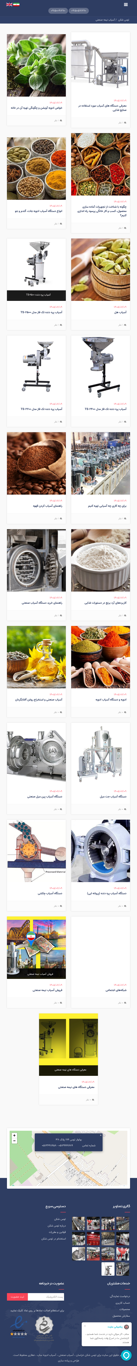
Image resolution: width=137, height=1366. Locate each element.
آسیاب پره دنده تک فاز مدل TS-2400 (105, 409)
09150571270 (78, 11)
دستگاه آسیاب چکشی (50, 893)
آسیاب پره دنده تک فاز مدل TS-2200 (41, 409)
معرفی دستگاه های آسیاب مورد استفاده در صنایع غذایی (102, 108)
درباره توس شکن (57, 1226)
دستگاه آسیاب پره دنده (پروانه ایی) (106, 893)
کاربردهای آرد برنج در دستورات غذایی (105, 603)
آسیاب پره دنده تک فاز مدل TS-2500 (41, 312)
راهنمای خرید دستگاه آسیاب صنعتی (42, 603)
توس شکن (123, 20)
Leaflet (123, 1186)
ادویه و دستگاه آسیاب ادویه (111, 700)
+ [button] (14, 1135)
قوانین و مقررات (57, 1232)
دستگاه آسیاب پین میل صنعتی (44, 797)
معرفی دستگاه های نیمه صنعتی (76, 1087)
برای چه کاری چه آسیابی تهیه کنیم (107, 506)
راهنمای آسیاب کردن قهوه (47, 506)
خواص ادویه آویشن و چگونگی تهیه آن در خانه (36, 108)
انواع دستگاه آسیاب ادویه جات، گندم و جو (38, 211)
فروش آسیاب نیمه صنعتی (47, 990)
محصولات (124, 1309)
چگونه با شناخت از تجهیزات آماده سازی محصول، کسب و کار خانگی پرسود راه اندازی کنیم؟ (101, 211)
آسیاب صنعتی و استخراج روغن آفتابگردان (38, 700)
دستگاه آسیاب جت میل (113, 797)
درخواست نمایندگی (120, 1296)
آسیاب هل (120, 312)
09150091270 (58, 11)
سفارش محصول (121, 1316)
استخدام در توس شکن (53, 1239)
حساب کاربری (123, 1303)
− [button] (14, 1141)
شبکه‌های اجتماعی (116, 990)
